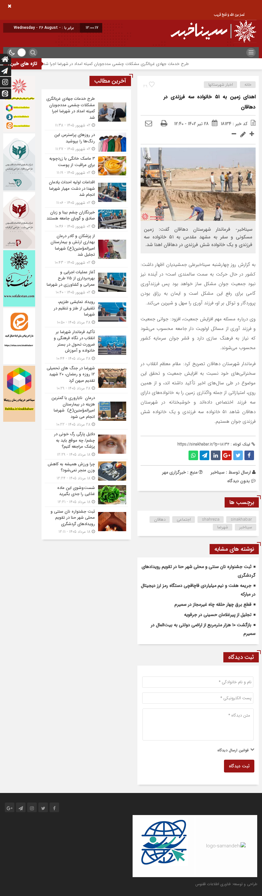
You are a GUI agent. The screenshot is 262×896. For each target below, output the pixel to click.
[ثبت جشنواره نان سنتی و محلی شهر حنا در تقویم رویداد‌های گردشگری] (86, 521)
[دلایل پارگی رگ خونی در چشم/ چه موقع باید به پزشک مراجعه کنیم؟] (86, 444)
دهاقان (160, 519)
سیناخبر (218, 472)
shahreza (211, 519)
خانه (247, 84)
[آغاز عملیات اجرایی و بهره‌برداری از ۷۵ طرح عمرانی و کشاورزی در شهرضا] (86, 282)
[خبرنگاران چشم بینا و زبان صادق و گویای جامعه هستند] (86, 219)
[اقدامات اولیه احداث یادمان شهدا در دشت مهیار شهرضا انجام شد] (86, 192)
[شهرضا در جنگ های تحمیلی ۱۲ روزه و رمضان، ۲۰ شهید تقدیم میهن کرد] (86, 378)
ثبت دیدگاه (239, 766)
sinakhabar (241, 519)
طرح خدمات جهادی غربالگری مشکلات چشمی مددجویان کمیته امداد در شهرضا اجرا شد (132, 63)
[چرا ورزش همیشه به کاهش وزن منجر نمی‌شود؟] (86, 471)
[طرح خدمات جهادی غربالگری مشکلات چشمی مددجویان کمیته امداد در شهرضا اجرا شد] (86, 112)
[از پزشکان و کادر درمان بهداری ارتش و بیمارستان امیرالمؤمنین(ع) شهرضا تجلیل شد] (86, 249)
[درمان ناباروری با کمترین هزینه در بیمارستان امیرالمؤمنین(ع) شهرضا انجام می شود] (86, 411)
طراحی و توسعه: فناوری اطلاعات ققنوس (226, 884)
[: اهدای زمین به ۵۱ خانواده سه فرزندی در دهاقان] (148, 123)
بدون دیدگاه (238, 480)
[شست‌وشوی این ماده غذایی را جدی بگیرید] (86, 495)
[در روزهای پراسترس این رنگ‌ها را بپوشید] (86, 142)
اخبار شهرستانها (220, 84)
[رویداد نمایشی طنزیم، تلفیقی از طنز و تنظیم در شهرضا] (86, 312)
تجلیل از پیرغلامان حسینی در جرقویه (217, 614)
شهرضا (222, 527)
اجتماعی (184, 519)
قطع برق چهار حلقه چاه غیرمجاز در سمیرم (212, 604)
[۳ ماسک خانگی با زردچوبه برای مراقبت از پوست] (86, 165)
